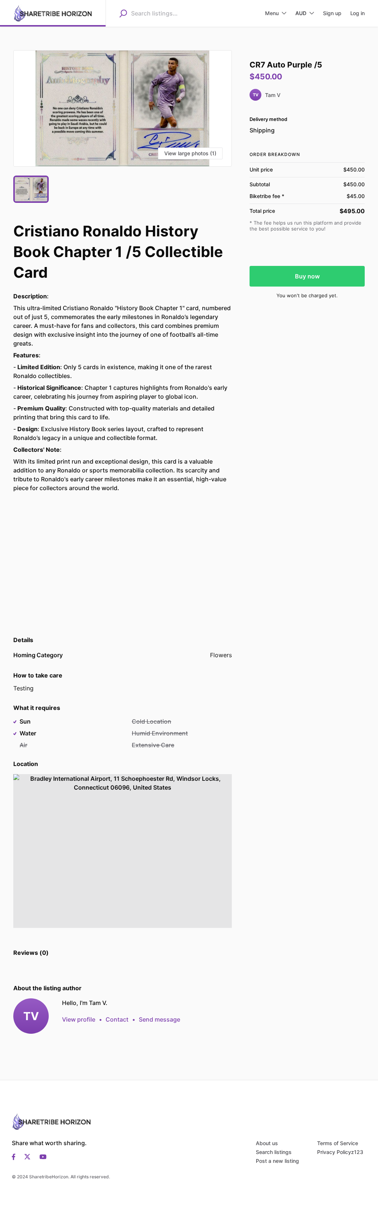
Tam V (273, 95)
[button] (122, 108)
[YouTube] (41, 1156)
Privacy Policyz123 (340, 1152)
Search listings (274, 1152)
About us (267, 1143)
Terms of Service (337, 1143)
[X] (27, 1156)
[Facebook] (16, 1156)
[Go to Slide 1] (31, 189)
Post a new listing (277, 1161)
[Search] (122, 13)
